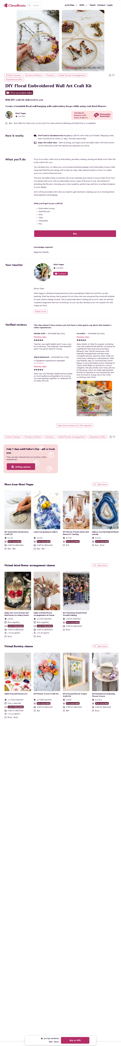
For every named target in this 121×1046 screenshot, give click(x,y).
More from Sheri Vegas (18, 484)
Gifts (82, 5)
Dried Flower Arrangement (72, 75)
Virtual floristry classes (18, 646)
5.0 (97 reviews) (51, 1038)
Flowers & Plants (33, 75)
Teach (92, 5)
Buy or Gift (75, 1040)
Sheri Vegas (20, 113)
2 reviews (39, 363)
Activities (70, 5)
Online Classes (13, 75)
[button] (65, 40)
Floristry (50, 75)
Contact (101, 5)
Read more (40, 311)
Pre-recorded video (19, 92)
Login (110, 5)
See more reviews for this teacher (75, 425)
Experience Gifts (14, 79)
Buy (75, 234)
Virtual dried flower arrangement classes (29, 565)
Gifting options (21, 466)
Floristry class (40, 337)
